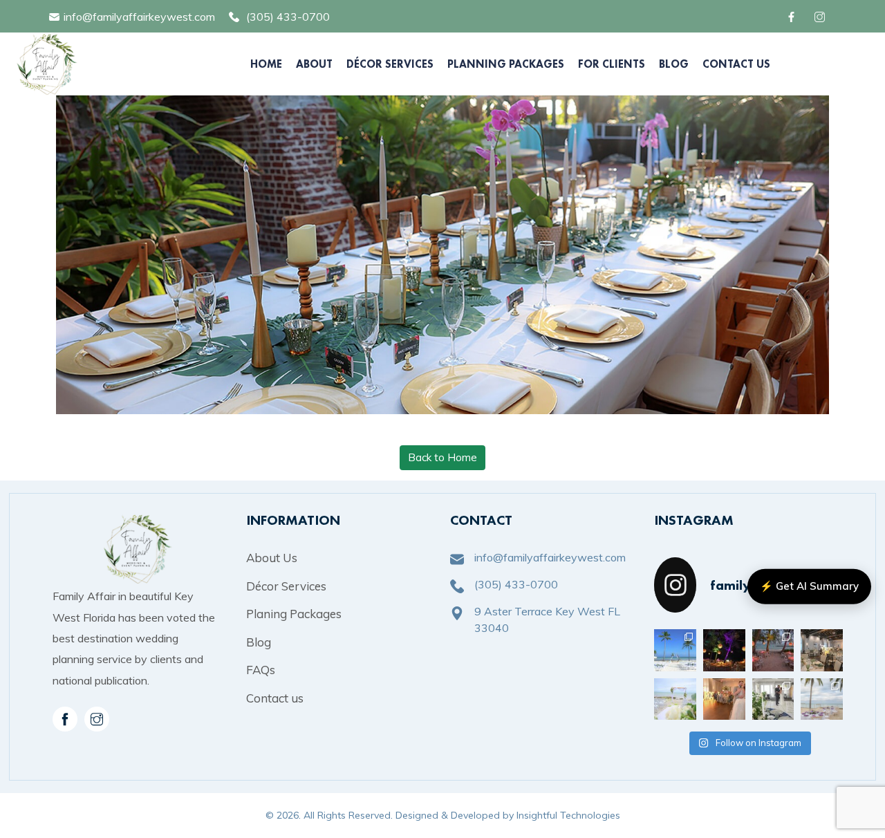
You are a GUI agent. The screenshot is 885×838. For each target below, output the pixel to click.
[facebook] (793, 17)
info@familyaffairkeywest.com (139, 17)
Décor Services (390, 64)
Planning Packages (505, 64)
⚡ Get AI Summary (809, 586)
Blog (674, 64)
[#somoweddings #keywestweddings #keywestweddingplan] (675, 650)
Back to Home (442, 457)
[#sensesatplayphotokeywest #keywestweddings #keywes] (822, 650)
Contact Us (736, 64)
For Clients (611, 64)
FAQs (260, 669)
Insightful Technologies (568, 815)
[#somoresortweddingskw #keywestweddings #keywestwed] (822, 699)
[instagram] (96, 719)
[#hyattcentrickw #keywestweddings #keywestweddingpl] (773, 699)
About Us (271, 557)
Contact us (275, 698)
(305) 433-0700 (288, 17)
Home (266, 64)
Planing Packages (294, 613)
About (314, 64)
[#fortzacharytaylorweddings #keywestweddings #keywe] (724, 650)
